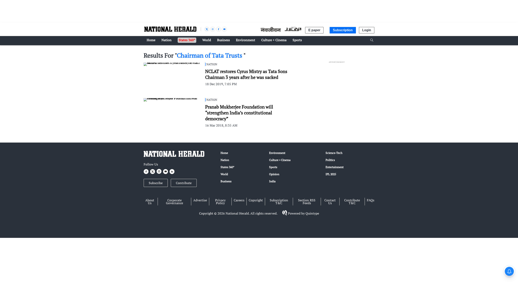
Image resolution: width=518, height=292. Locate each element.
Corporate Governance (174, 201)
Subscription (343, 30)
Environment (277, 153)
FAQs (370, 200)
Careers (239, 200)
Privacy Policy (220, 201)
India (272, 181)
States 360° (227, 167)
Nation (225, 160)
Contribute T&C (352, 201)
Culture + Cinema (280, 160)
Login (366, 30)
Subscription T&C (279, 201)
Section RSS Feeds (306, 201)
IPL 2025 (331, 174)
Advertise (200, 200)
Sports (273, 167)
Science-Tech (334, 153)
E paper (314, 30)
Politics (330, 160)
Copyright (256, 200)
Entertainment (335, 167)
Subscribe (156, 183)
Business (226, 181)
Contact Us (330, 201)
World (224, 174)
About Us (149, 201)
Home (224, 153)
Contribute (184, 183)
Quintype (312, 213)
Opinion (274, 174)
